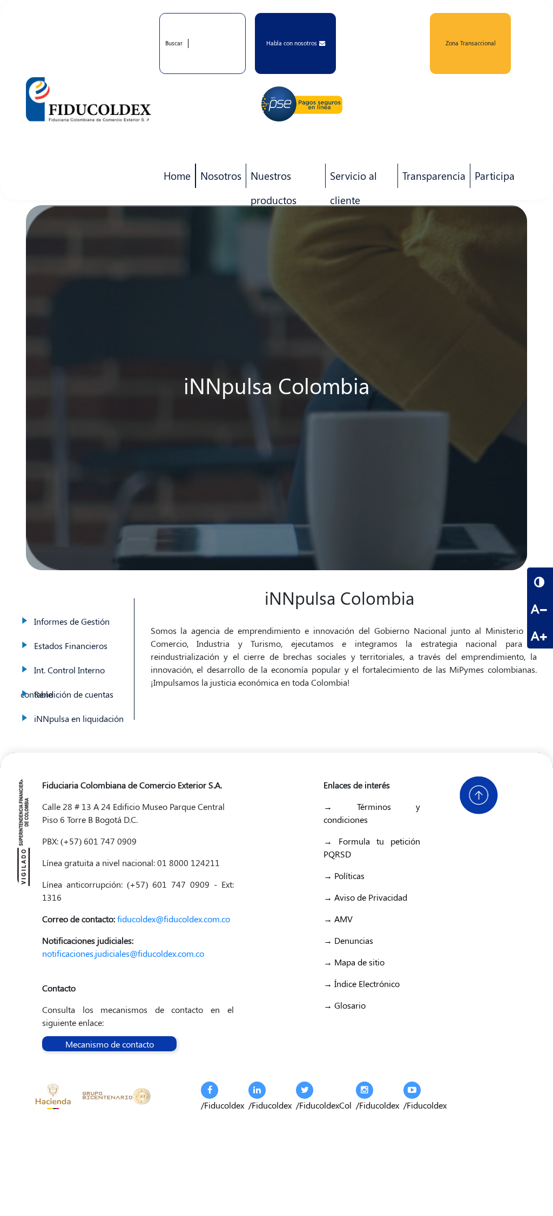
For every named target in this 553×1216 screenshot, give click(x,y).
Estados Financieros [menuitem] (75, 634)
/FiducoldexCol (324, 1105)
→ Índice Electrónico (361, 983)
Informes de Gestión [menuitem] (75, 610)
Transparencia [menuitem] (434, 175)
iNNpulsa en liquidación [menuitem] (75, 707)
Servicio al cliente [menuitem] (351, 178)
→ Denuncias (348, 940)
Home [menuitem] (177, 175)
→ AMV (338, 918)
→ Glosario (344, 1005)
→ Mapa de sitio (354, 962)
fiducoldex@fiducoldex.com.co (173, 918)
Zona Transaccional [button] (471, 43)
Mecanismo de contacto (109, 1044)
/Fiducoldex (222, 1105)
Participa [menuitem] (492, 178)
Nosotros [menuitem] (218, 178)
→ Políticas (344, 875)
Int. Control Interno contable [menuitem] (75, 659)
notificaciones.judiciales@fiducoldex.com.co (123, 953)
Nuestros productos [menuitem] (271, 178)
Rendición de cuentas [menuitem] (75, 683)
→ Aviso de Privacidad (365, 897)
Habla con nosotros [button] (291, 43)
